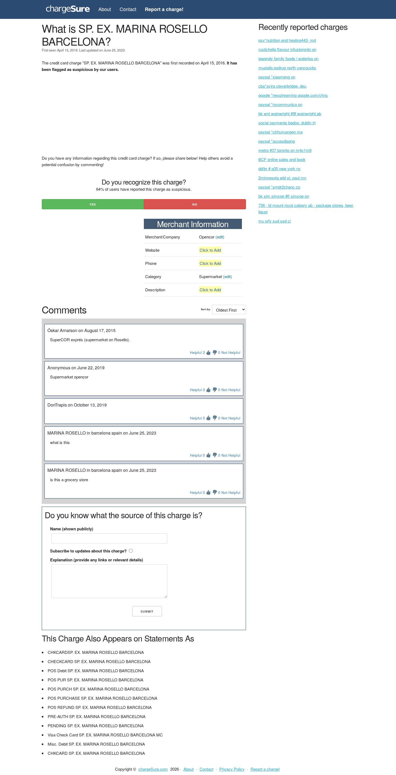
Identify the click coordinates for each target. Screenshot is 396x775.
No (194, 204)
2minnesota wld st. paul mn (282, 177)
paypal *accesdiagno (276, 141)
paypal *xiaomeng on (276, 77)
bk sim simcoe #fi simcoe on (283, 196)
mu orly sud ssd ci (274, 221)
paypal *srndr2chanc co (279, 187)
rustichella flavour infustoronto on (287, 49)
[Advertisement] (144, 117)
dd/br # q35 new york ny (279, 168)
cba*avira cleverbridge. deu (282, 86)
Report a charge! (265, 769)
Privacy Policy (232, 769)
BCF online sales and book (281, 159)
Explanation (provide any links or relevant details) (96, 560)
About (104, 8)
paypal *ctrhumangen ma (280, 132)
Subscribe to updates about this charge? (88, 551)
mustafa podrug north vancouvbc (287, 67)
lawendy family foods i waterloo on (288, 58)
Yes (92, 204)
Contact (128, 8)
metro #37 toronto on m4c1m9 (284, 150)
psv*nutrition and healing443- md (287, 40)
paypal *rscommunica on (280, 104)
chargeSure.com (153, 769)
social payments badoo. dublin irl (286, 122)
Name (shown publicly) (71, 529)
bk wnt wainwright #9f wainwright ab (289, 113)
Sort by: (206, 309)
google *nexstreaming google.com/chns (293, 95)
